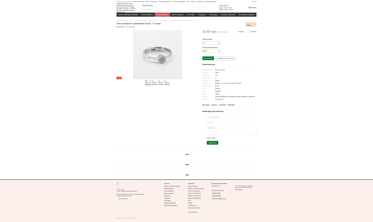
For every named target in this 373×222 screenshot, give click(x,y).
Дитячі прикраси (177, 14)
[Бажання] (236, 7)
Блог (187, 1)
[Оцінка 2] (221, 138)
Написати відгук (130, 26)
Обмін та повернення (151, 1)
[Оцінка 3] (224, 138)
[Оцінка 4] (227, 138)
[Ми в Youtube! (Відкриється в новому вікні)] (221, 1)
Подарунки (202, 14)
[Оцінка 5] (230, 138)
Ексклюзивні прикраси (247, 14)
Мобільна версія (123, 198)
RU (255, 1)
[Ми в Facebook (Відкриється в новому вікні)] (219, 1)
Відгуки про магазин (210, 1)
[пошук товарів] (211, 9)
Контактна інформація (179, 1)
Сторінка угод (200, 1)
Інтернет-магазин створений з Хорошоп (126, 218)
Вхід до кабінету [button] (193, 186)
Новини (193, 1)
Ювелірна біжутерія (228, 14)
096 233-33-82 (148, 5)
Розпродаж (213, 14)
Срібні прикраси (147, 14)
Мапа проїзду (239, 189)
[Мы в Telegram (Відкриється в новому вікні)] (226, 1)
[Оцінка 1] (218, 138)
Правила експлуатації (165, 1)
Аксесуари (191, 14)
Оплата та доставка (138, 1)
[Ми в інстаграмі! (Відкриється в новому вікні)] (224, 1)
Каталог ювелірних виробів (124, 1)
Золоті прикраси (162, 14)
